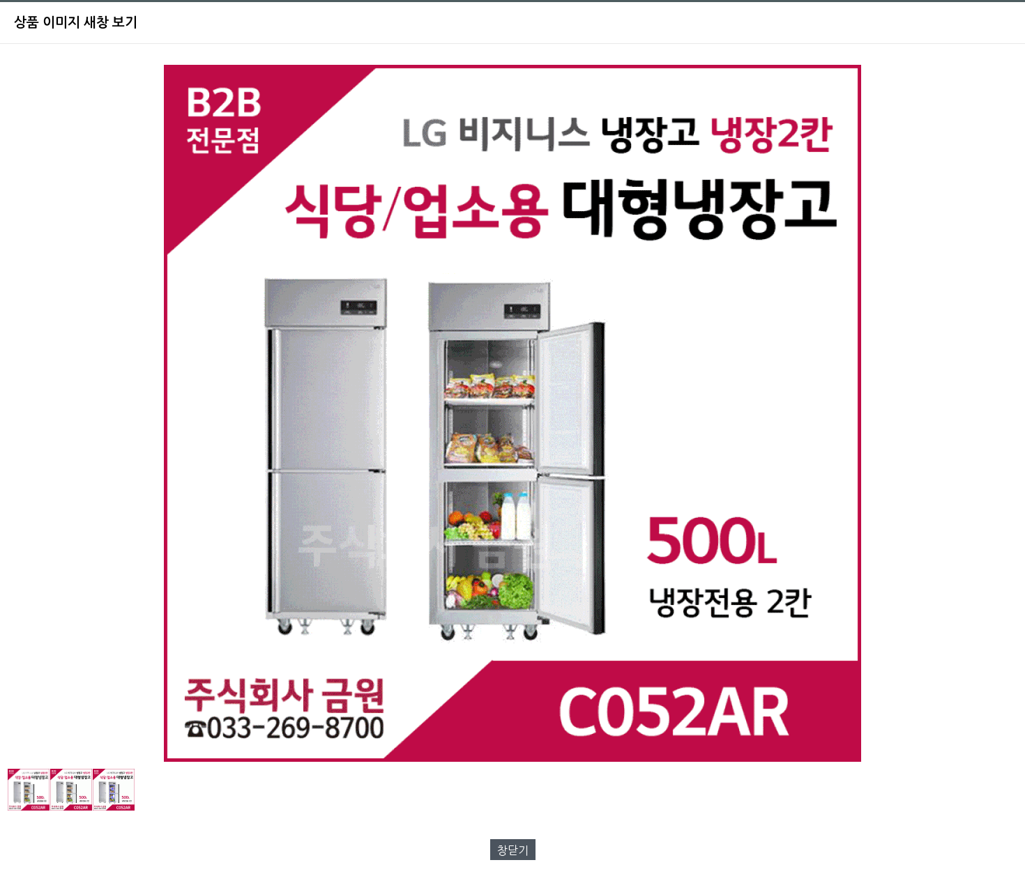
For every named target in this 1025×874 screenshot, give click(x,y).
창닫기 (513, 850)
